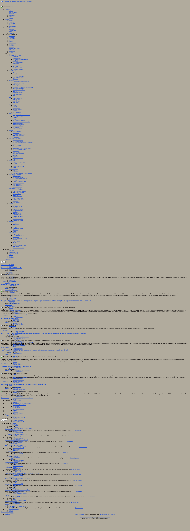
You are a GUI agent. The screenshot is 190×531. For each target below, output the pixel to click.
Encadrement (12, 298)
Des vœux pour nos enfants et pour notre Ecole (17, 490)
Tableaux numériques (18, 409)
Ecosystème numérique (19, 417)
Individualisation (17, 320)
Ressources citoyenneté (19, 437)
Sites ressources (17, 442)
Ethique (15, 495)
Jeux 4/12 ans (16, 355)
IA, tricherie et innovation (9, 318)
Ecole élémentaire (14, 509)
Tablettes (15, 410)
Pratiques (11, 288)
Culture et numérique (18, 331)
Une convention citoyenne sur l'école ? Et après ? (18, 479)
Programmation (17, 367)
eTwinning (15, 414)
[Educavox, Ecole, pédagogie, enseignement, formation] (16, 1)
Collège (11, 510)
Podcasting (16, 406)
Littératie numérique (18, 381)
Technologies (12, 281)
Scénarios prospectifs (18, 421)
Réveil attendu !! (9, 429)
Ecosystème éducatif (18, 464)
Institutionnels (12, 305)
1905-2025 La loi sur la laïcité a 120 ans (15, 506)
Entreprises (16, 388)
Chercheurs (12, 292)
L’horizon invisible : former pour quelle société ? (17, 366)
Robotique (15, 456)
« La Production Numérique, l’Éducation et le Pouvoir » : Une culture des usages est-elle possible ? (34, 350)
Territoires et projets (18, 475)
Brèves (10, 272)
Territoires (11, 477)
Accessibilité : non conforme (107, 514)
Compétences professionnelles (21, 337)
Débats (11, 266)
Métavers (15, 450)
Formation (11, 335)
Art (13, 327)
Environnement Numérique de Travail (23, 398)
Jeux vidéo (16, 358)
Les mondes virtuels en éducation (22, 403)
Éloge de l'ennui (9, 456)
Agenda (11, 273)
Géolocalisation (17, 400)
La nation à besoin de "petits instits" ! (14, 484)
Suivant (7, 415)
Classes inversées (18, 396)
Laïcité (14, 499)
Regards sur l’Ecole (18, 471)
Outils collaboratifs (18, 348)
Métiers (11, 385)
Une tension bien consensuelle (11, 268)
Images (15, 402)
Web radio (15, 412)
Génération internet (18, 466)
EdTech (11, 297)
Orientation (16, 392)
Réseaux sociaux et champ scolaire (22, 428)
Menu (3, 262)
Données (15, 427)
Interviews (11, 269)
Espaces (15, 419)
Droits (14, 374)
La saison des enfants (11, 467)
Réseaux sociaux (13, 424)
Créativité (15, 316)
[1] (51, 395)
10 (5, 414)
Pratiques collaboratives (19, 405)
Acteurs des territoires (18, 460)
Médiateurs (12, 306)
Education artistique (18, 432)
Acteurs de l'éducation (11, 290)
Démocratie (16, 492)
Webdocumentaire (18, 413)
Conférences (12, 285)
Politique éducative (18, 420)
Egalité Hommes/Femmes (20, 493)
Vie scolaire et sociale (18, 503)
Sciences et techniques (15, 443)
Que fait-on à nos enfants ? (12, 462)
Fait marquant (8, 305)
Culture (15, 330)
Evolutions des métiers (19, 389)
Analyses (7, 338)
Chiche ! (7, 495)
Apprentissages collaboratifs (20, 315)
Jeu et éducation (17, 353)
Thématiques (8, 309)
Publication (16, 382)
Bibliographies (16, 431)
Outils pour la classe (18, 324)
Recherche (12, 280)
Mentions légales (79, 514)
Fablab (14, 399)
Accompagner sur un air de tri (11, 284)
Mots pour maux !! (9, 451)
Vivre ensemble (13, 488)
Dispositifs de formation (19, 338)
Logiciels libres (17, 449)
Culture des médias (18, 371)
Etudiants (11, 302)
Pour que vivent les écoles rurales (14, 434)
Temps (14, 423)
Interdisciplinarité (17, 323)
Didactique (12, 276)
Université (11, 513)
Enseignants (12, 299)
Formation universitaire (19, 345)
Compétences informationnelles (21, 370)
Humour (15, 362)
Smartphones (16, 407)
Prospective (12, 416)
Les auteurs (8, 514)
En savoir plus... (5, 281)
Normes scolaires (17, 470)
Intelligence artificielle (18, 448)
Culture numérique (18, 317)
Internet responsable (18, 380)
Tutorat (14, 351)
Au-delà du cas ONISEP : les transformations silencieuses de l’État (23, 384)
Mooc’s (15, 346)
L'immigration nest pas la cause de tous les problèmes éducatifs (22, 473)
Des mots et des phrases (11, 445)
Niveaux (7, 504)
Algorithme (16, 425)
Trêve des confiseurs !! (11, 501)
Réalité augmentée (18, 453)
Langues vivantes (17, 364)
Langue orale (16, 363)
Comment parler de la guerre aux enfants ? (16, 440)
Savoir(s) (7, 283)
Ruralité (15, 482)
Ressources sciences (18, 438)
